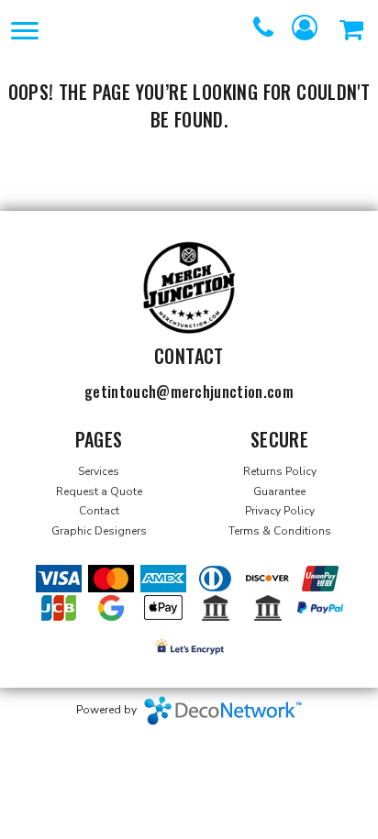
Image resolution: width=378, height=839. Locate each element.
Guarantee (279, 491)
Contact (99, 510)
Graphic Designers (99, 531)
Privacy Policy (280, 510)
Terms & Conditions (279, 531)
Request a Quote (99, 491)
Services (98, 471)
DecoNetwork (223, 710)
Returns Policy (280, 471)
